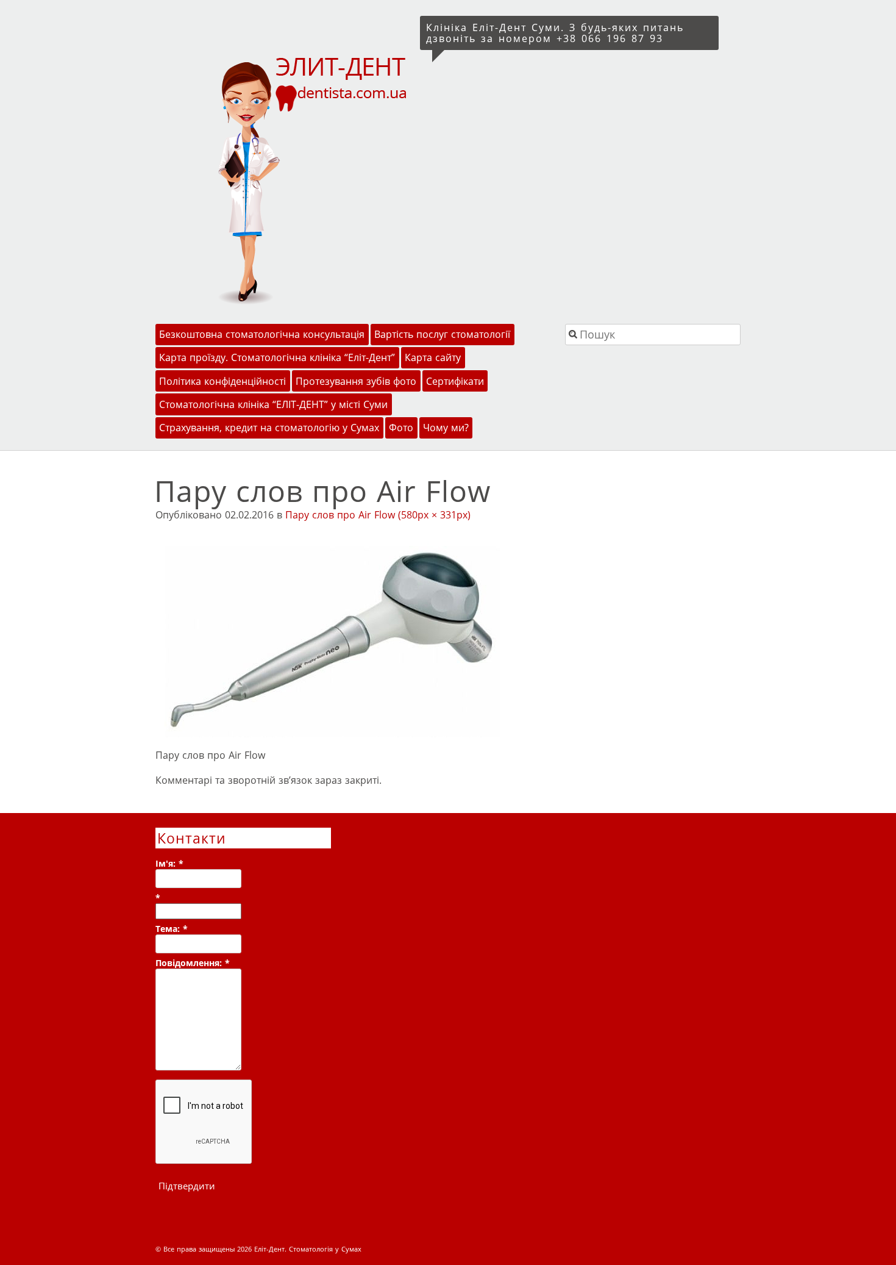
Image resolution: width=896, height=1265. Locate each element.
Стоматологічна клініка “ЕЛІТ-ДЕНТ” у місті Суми (273, 404)
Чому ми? (446, 427)
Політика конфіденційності (222, 381)
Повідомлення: (192, 963)
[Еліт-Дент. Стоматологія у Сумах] (285, 179)
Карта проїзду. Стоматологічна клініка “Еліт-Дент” (277, 357)
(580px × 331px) (434, 514)
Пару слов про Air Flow (340, 514)
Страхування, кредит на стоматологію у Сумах (269, 427)
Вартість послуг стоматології (442, 334)
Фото (401, 427)
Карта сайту (433, 357)
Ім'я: (169, 863)
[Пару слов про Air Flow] (332, 739)
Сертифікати (455, 381)
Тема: (171, 928)
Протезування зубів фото (356, 381)
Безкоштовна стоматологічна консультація (261, 334)
